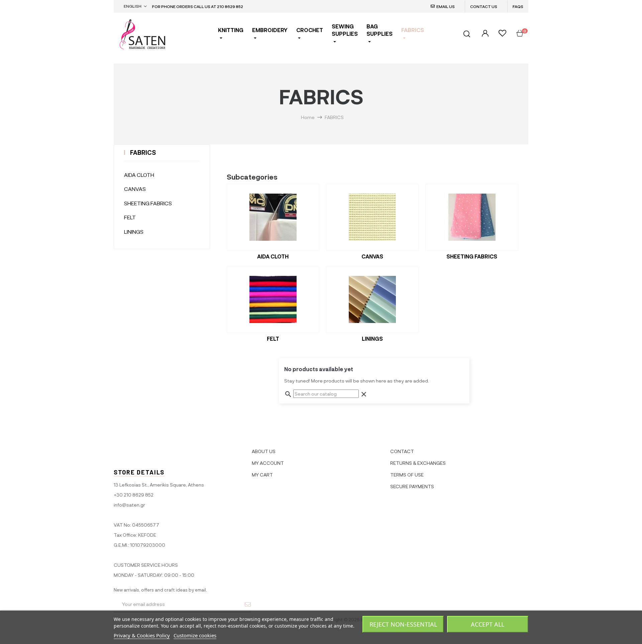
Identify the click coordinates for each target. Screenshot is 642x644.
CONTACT (402, 451)
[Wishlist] (502, 34)
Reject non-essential (403, 624)
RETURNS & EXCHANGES (418, 463)
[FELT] (273, 299)
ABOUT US (264, 451)
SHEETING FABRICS (148, 203)
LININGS (133, 231)
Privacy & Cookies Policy (142, 635)
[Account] (484, 33)
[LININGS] (372, 299)
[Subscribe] (248, 604)
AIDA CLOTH (139, 175)
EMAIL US (445, 6)
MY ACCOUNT (268, 463)
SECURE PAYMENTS (412, 486)
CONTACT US (483, 6)
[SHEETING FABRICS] (471, 217)
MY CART (262, 474)
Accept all (487, 624)
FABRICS (143, 152)
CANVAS (135, 189)
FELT (130, 217)
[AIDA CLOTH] (273, 217)
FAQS (518, 6)
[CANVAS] (372, 217)
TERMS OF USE (407, 474)
